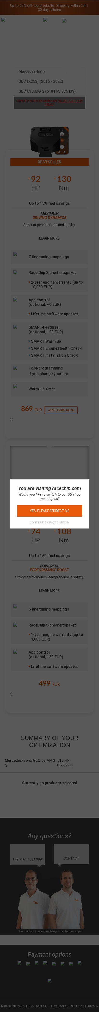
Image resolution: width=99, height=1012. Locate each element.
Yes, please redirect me (49, 511)
